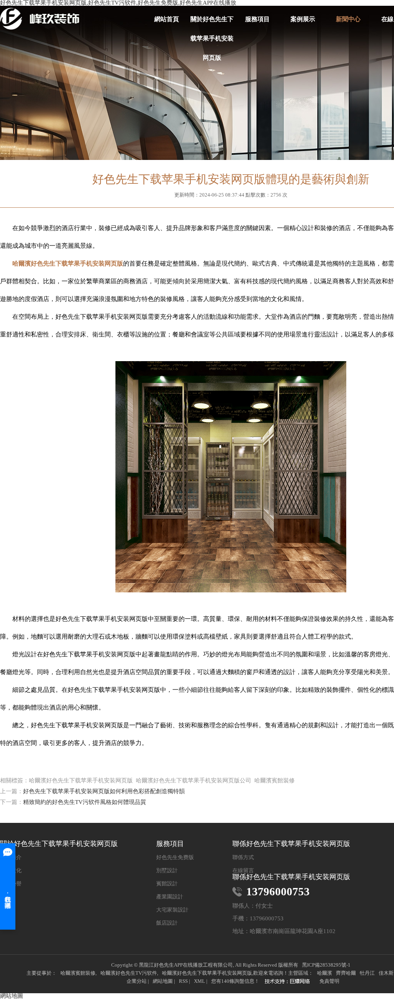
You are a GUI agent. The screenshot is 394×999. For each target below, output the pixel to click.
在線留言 (243, 870)
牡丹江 (367, 972)
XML (199, 981)
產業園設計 (169, 897)
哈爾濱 (324, 972)
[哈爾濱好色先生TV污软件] (39, 19)
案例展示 (302, 19)
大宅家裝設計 (172, 910)
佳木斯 (386, 972)
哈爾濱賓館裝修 (77, 972)
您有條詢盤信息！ (235, 981)
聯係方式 (243, 857)
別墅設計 (167, 870)
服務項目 (257, 19)
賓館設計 (167, 883)
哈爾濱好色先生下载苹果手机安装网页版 (207, 972)
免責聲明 (329, 981)
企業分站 (137, 981)
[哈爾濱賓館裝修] (289, 982)
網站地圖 (163, 981)
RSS (183, 981)
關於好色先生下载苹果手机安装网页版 (212, 22)
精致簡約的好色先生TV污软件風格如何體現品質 (84, 802)
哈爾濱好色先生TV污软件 (128, 972)
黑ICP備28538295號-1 (326, 964)
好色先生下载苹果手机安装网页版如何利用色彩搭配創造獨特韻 (104, 791)
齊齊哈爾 (346, 972)
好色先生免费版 (175, 857)
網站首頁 (166, 19)
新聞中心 (348, 19)
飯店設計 (167, 923)
